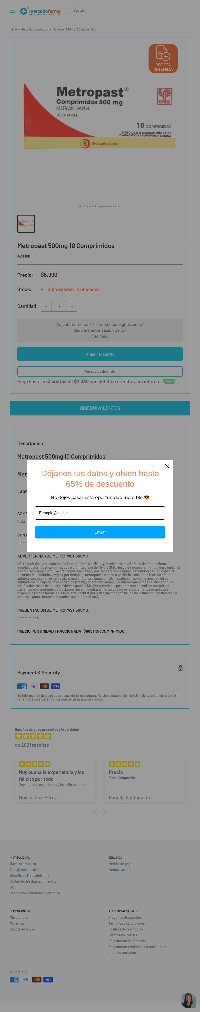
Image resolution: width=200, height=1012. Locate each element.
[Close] (167, 466)
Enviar (100, 532)
